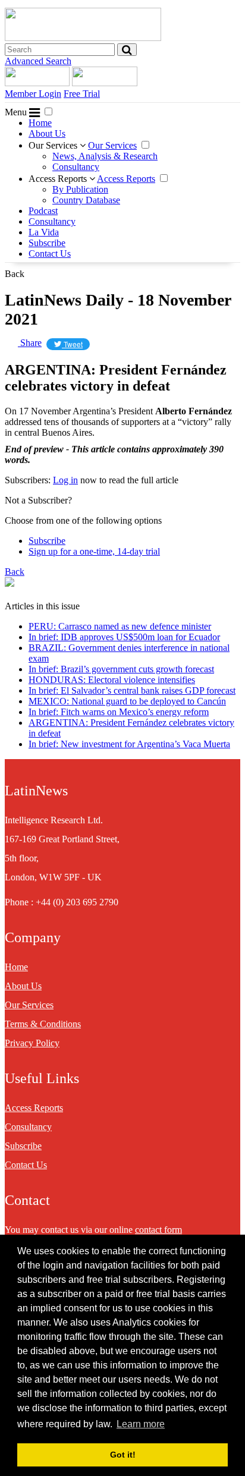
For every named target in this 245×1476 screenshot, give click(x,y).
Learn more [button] (141, 1424)
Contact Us (50, 253)
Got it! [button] (123, 1454)
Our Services (54, 145)
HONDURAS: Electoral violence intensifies (112, 680)
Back (14, 274)
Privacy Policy (32, 1043)
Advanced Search (38, 61)
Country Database (86, 200)
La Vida (44, 232)
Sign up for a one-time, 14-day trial (94, 551)
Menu (17, 112)
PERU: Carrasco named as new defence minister (120, 626)
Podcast (43, 211)
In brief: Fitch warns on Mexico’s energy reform (119, 712)
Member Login (33, 94)
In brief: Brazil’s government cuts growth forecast (121, 669)
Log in (65, 480)
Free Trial (82, 94)
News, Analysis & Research (105, 156)
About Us (47, 133)
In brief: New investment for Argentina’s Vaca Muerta (129, 744)
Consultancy (75, 167)
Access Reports (59, 179)
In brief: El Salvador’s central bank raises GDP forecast (132, 690)
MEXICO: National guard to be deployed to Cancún (127, 701)
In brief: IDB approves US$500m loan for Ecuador (124, 637)
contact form (158, 1230)
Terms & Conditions (43, 1024)
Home (40, 123)
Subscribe (47, 243)
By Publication (80, 189)
